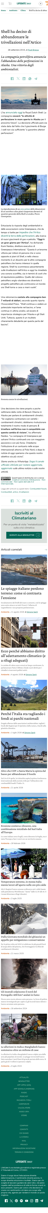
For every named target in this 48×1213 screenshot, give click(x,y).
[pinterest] (16, 1200)
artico (15, 492)
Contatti (24, 1129)
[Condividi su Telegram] (35, 78)
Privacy (24, 1144)
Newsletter (24, 1081)
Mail (24, 1141)
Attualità (24, 1077)
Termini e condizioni (24, 1152)
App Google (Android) (24, 1089)
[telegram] (41, 1200)
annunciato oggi (14, 112)
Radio (24, 1093)
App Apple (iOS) (24, 1085)
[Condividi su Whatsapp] (29, 78)
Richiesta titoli (24, 1100)
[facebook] (6, 1200)
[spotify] (21, 1200)
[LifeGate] (24, 3)
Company (24, 1125)
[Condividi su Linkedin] (24, 78)
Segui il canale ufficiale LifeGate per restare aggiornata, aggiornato (22, 465)
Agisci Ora (24, 1111)
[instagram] (31, 1200)
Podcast (24, 1096)
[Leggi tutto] (45, 549)
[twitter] (11, 1200)
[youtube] (26, 1200)
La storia (24, 1137)
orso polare (25, 209)
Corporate (24, 1104)
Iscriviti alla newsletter (21, 535)
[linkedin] (36, 1200)
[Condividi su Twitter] (18, 78)
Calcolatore (24, 1108)
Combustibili (6, 492)
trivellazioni (24, 492)
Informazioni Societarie (24, 1148)
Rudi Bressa (33, 50)
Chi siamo (24, 1133)
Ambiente (5, 612)
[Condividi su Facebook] (12, 78)
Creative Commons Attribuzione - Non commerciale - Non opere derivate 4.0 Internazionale (23, 482)
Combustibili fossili (38, 488)
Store (13, 3)
